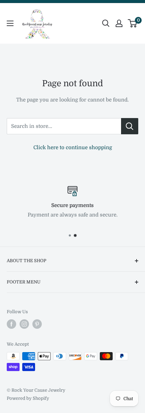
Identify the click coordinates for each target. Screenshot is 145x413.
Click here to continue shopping (72, 147)
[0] (132, 23)
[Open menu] (10, 23)
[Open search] (106, 23)
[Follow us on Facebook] (11, 324)
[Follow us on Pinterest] (37, 324)
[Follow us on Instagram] (24, 324)
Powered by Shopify (28, 398)
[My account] (119, 23)
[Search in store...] (129, 126)
